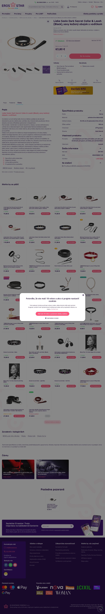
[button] (52, 318)
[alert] (52, 307)
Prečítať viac (54, 309)
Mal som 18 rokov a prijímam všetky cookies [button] (52, 313)
